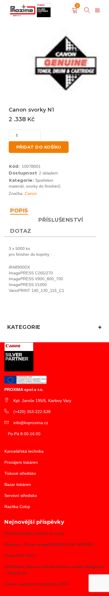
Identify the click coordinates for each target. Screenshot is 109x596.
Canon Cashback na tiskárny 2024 (36, 584)
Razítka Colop (17, 506)
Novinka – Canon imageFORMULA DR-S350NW (48, 544)
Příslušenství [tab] (60, 220)
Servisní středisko (20, 495)
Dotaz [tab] (20, 231)
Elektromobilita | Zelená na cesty (34, 533)
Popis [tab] (19, 210)
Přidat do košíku (38, 147)
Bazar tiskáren (17, 484)
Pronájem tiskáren (21, 462)
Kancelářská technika (24, 451)
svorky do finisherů (43, 186)
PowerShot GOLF (20, 555)
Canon (31, 193)
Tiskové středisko (20, 473)
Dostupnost (23, 173)
